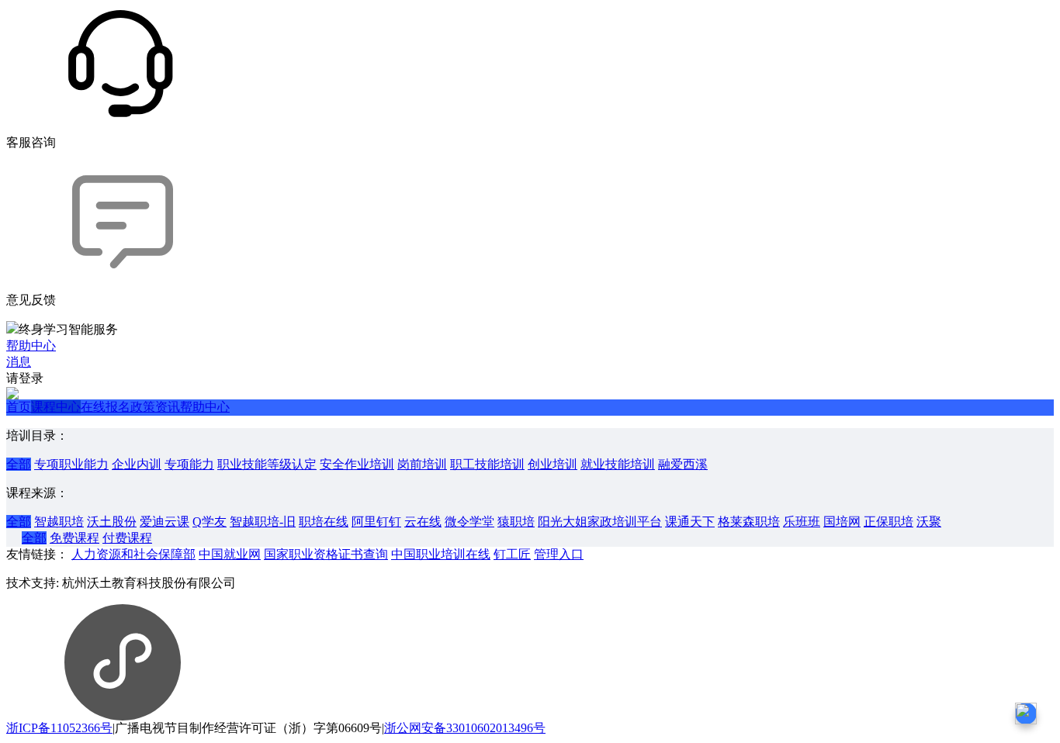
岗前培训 (422, 464)
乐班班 (801, 521)
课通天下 (690, 521)
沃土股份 (112, 521)
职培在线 (323, 521)
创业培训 (552, 464)
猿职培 (516, 521)
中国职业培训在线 (440, 554)
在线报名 (105, 406)
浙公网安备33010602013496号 (465, 727)
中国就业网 (230, 554)
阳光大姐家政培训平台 (600, 521)
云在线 (423, 521)
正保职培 (888, 521)
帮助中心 (205, 406)
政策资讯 (155, 406)
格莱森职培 (749, 521)
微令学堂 (469, 521)
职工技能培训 (487, 464)
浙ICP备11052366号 (59, 727)
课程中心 (56, 406)
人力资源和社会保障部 (133, 554)
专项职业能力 (71, 464)
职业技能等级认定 (267, 464)
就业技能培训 (617, 464)
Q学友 (209, 521)
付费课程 (127, 537)
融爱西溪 (683, 464)
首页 (18, 406)
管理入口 (559, 554)
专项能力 (189, 464)
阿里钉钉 (376, 521)
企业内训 (136, 464)
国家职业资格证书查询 (326, 554)
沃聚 (928, 521)
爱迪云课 (164, 521)
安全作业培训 (357, 464)
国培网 (842, 521)
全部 (18, 464)
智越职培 (59, 521)
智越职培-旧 (263, 521)
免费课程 (74, 537)
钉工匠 (512, 554)
